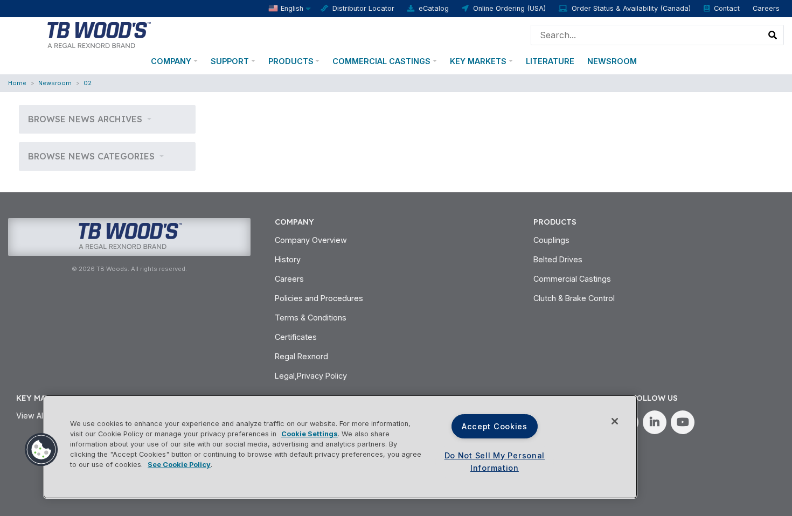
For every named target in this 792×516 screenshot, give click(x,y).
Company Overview (311, 240)
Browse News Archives (86, 119)
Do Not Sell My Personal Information (494, 461)
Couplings (551, 240)
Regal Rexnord (301, 356)
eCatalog (434, 8)
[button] (41, 450)
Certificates (296, 336)
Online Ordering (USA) (509, 8)
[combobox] (646, 35)
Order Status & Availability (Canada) (631, 8)
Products (291, 61)
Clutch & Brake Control (574, 298)
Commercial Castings (381, 61)
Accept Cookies (494, 426)
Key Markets (478, 61)
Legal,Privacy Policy (311, 375)
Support (230, 61)
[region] (340, 447)
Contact (727, 8)
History (288, 259)
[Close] (615, 421)
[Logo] (98, 34)
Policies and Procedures (319, 298)
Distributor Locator (363, 8)
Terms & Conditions (310, 317)
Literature (550, 61)
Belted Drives (557, 259)
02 (88, 83)
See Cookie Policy (179, 465)
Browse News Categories (92, 156)
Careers (766, 8)
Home (17, 83)
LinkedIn (654, 422)
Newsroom (612, 61)
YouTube (682, 422)
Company (171, 61)
